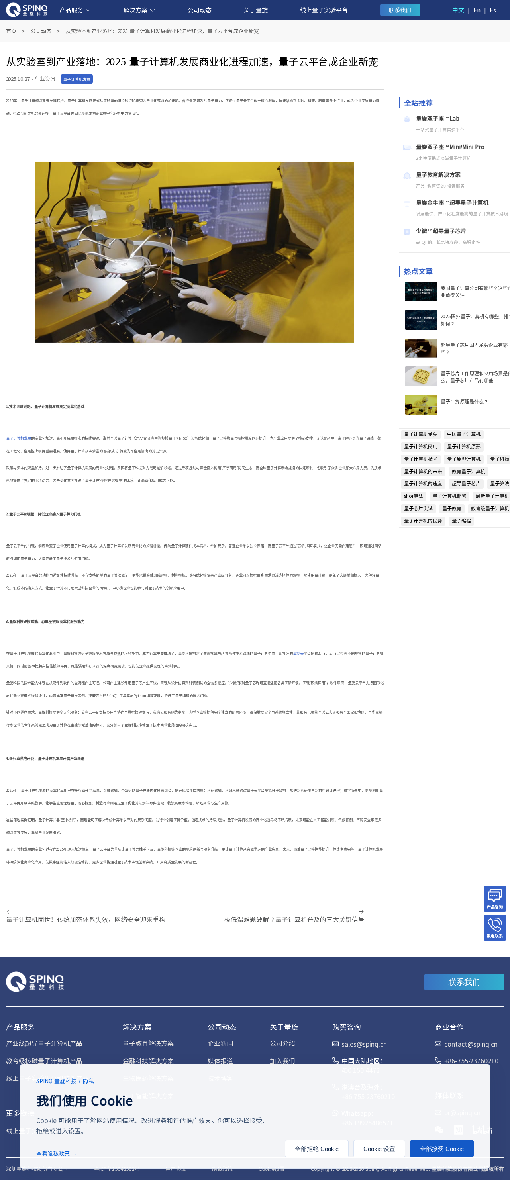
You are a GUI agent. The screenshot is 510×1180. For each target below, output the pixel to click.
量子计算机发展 (18, 438)
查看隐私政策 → (56, 1153)
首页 (11, 31)
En (477, 10)
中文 (458, 10)
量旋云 (298, 653)
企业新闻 (220, 1043)
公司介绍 (282, 1043)
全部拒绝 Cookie (317, 1148)
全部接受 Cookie (442, 1148)
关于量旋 (256, 10)
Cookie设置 (272, 1169)
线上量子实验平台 (324, 10)
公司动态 (200, 10)
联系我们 (400, 10)
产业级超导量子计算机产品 (44, 1043)
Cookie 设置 (379, 1148)
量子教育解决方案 (148, 1043)
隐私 (88, 1081)
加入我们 (282, 1060)
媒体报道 (220, 1060)
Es (493, 10)
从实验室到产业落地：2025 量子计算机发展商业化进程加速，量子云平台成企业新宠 (162, 31)
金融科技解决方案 (148, 1060)
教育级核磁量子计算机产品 (44, 1060)
